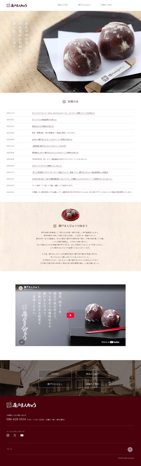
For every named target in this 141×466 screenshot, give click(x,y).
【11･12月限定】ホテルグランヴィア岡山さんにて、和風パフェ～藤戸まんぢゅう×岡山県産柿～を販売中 (70, 172)
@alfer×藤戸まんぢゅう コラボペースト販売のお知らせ (52, 139)
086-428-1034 (16, 419)
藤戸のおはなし (84, 5)
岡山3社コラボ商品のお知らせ (43, 126)
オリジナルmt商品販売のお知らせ (44, 120)
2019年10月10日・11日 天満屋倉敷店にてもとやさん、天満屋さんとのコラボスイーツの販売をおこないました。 (72, 179)
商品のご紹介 (63, 5)
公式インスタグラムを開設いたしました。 (47, 166)
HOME (55, 373)
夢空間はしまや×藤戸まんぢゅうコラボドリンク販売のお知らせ (55, 152)
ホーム (9, 449)
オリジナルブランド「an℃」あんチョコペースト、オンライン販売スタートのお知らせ (63, 113)
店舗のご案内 (106, 5)
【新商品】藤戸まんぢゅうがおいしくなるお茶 (49, 146)
